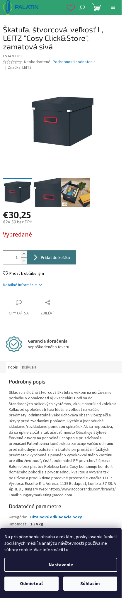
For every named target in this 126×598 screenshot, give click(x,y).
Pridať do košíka (55, 257)
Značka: (20, 68)
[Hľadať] (82, 7)
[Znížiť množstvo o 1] (24, 260)
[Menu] (113, 7)
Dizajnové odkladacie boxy (56, 517)
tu (66, 550)
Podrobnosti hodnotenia (74, 62)
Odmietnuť (31, 583)
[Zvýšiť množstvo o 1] (24, 254)
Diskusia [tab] (29, 367)
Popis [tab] (13, 367)
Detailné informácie (20, 285)
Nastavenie (61, 565)
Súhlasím (90, 583)
